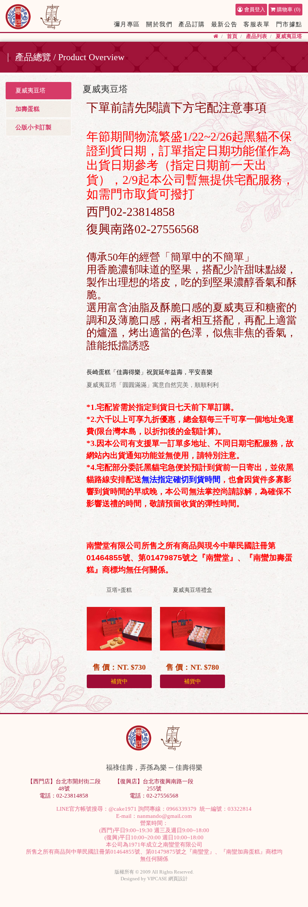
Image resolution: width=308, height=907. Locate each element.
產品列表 (256, 36)
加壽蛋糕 (27, 109)
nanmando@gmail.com (164, 816)
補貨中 (119, 681)
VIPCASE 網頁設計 (167, 878)
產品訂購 (191, 24)
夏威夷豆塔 (289, 36)
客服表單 (256, 24)
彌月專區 (127, 24)
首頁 (232, 36)
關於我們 (159, 24)
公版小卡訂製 (33, 127)
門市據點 (289, 24)
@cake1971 (123, 809)
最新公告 (224, 24)
